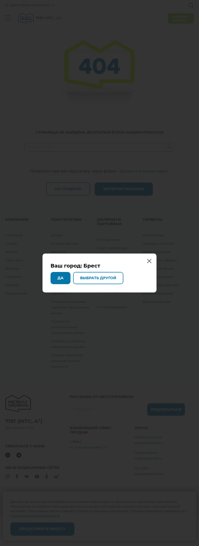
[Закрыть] (193, 5)
